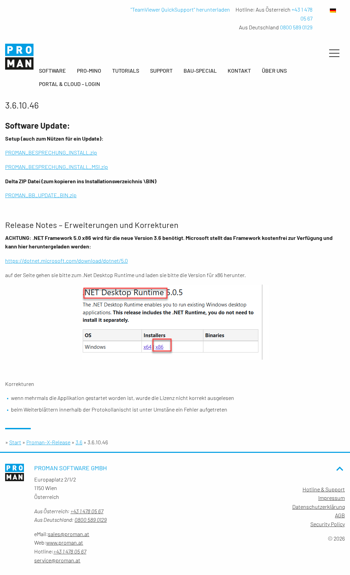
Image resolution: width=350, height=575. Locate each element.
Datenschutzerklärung (318, 506)
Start (15, 442)
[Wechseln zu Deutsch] (326, 10)
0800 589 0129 (296, 27)
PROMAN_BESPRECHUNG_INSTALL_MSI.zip (56, 166)
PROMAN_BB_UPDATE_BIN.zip (41, 195)
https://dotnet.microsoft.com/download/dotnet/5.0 (66, 260)
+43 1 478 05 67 (86, 511)
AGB (340, 515)
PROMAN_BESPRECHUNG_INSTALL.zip (51, 152)
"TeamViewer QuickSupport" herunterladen (180, 9)
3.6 (79, 442)
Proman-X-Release (48, 442)
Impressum (331, 497)
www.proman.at (64, 542)
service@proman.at (57, 560)
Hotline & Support (323, 489)
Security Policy (327, 524)
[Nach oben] (340, 480)
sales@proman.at (68, 534)
